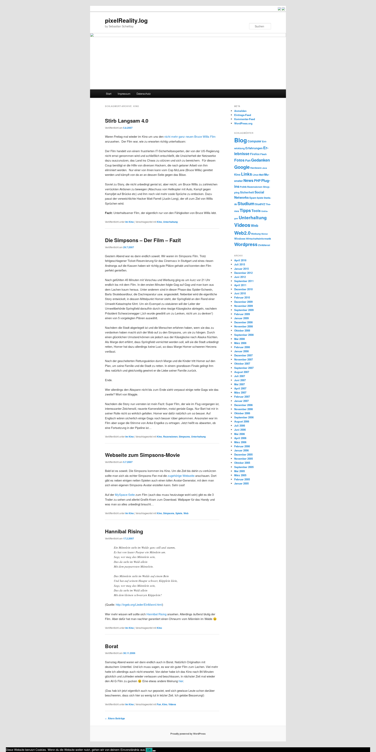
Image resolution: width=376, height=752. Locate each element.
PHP (257, 180)
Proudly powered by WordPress (188, 733)
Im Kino (129, 222)
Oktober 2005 (242, 462)
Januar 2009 (241, 318)
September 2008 (244, 335)
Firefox (255, 154)
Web (185, 513)
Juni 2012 (240, 277)
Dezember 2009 (243, 302)
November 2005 (243, 458)
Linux (255, 174)
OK (149, 749)
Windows (239, 238)
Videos (172, 704)
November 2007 (243, 359)
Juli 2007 (239, 376)
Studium (246, 203)
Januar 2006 (241, 450)
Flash (263, 154)
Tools (256, 210)
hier (181, 681)
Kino (159, 222)
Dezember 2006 (243, 405)
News (248, 180)
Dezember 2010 (243, 289)
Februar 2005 (242, 479)
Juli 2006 (239, 425)
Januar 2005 (241, 483)
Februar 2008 (242, 347)
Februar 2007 (242, 396)
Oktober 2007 (242, 363)
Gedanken (260, 160)
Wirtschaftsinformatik (258, 238)
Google (242, 167)
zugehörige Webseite (181, 475)
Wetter (264, 233)
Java (264, 167)
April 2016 (240, 260)
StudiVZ (260, 204)
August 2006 (241, 421)
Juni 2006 (240, 429)
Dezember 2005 (243, 454)
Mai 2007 (239, 384)
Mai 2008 (239, 339)
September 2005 (244, 467)
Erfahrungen (254, 148)
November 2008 (243, 326)
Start (108, 93)
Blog (240, 140)
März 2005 (240, 475)
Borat (111, 646)
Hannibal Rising (124, 531)
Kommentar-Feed (244, 119)
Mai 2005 (239, 471)
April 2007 (240, 388)
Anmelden (240, 111)
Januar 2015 (241, 268)
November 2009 (243, 306)
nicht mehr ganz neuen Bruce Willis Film (190, 136)
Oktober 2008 (242, 330)
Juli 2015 (239, 264)
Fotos (239, 160)
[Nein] (154, 750)
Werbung (256, 233)
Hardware (256, 168)
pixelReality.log (126, 20)
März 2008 (240, 343)
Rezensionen (170, 436)
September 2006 (244, 417)
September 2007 (244, 368)
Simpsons (184, 436)
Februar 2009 (242, 314)
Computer (254, 141)
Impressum (124, 93)
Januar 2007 (241, 401)
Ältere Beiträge (115, 718)
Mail (261, 174)
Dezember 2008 (243, 322)
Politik (243, 187)
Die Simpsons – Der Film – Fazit (143, 240)
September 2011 (244, 281)
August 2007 (241, 372)
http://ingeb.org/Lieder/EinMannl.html (139, 604)
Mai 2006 (239, 434)
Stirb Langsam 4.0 (126, 120)
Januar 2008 (241, 351)
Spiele (178, 513)
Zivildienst (264, 245)
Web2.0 (242, 232)
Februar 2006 (242, 446)
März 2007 (240, 392)
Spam (252, 197)
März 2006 (240, 442)
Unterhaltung (170, 222)
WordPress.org (243, 123)
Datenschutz (143, 93)
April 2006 (240, 438)
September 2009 (244, 310)
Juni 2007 (240, 380)
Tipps (245, 210)
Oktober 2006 (242, 413)
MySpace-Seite (125, 494)
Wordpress (246, 244)
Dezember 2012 (243, 273)
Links (246, 174)
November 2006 (243, 409)
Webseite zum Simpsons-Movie (142, 454)
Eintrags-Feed (242, 115)
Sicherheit (247, 192)
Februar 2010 (242, 297)
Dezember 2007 (243, 355)
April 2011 (240, 285)
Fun (159, 704)
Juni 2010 (240, 293)
